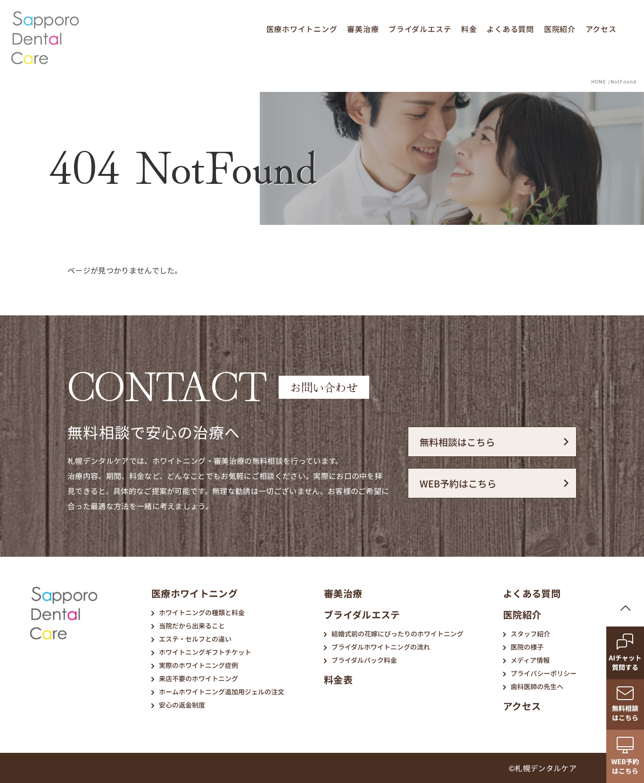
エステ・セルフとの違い (195, 638)
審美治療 (363, 28)
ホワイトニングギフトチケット (205, 652)
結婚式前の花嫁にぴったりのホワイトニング (397, 633)
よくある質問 (510, 28)
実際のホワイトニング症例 (198, 665)
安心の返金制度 (182, 704)
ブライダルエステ (419, 28)
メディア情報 (530, 660)
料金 (469, 28)
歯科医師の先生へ (537, 686)
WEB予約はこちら (458, 483)
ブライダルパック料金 (364, 660)
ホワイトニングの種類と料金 (202, 612)
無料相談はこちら (457, 442)
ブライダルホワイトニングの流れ (380, 646)
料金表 (338, 679)
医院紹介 (560, 28)
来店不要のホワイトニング (198, 678)
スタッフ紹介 (530, 633)
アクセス (601, 28)
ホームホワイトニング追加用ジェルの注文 (221, 691)
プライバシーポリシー (544, 673)
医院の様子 (527, 646)
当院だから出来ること (192, 625)
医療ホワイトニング (302, 28)
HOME (598, 81)
